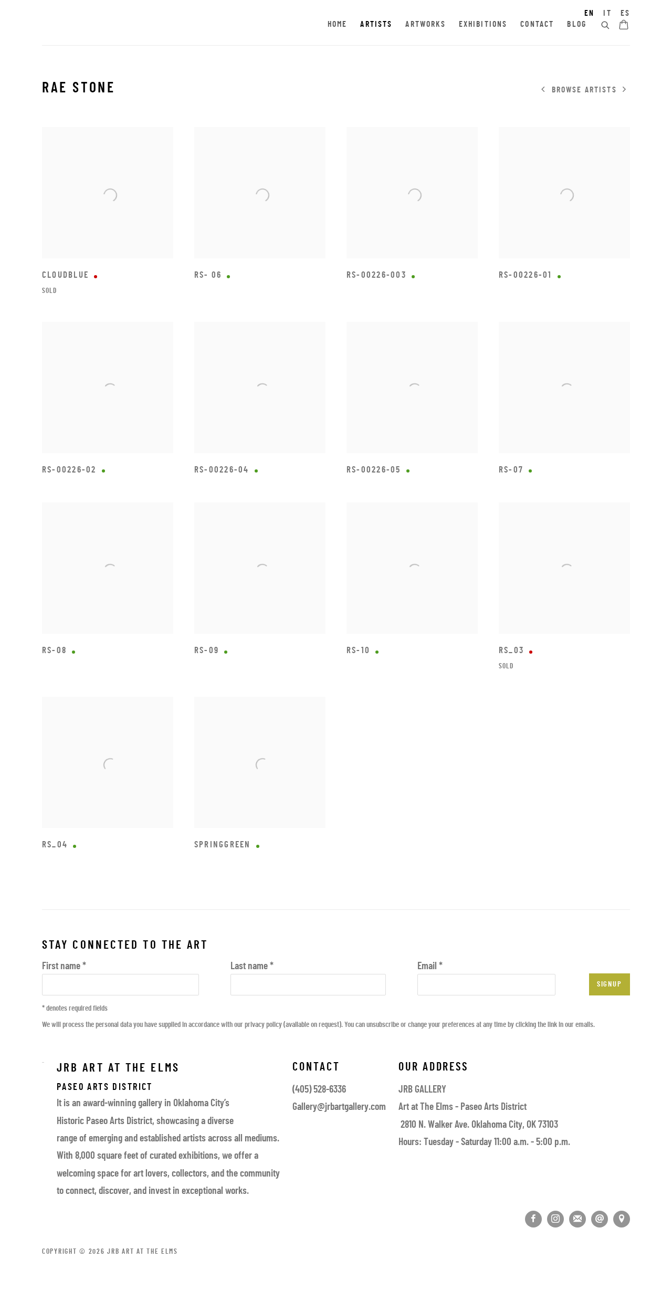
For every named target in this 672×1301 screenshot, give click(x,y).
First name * (64, 967)
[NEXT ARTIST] (625, 90)
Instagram (555, 1219)
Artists (376, 24)
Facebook (533, 1219)
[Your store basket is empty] (623, 26)
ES (625, 13)
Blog (576, 24)
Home (338, 24)
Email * (430, 967)
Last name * (252, 967)
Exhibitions (483, 24)
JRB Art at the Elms (136, 25)
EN (589, 13)
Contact (537, 24)
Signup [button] (609, 985)
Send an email (599, 1219)
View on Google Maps (621, 1219)
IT (607, 13)
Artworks (425, 24)
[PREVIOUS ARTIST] (543, 90)
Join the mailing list (577, 1219)
